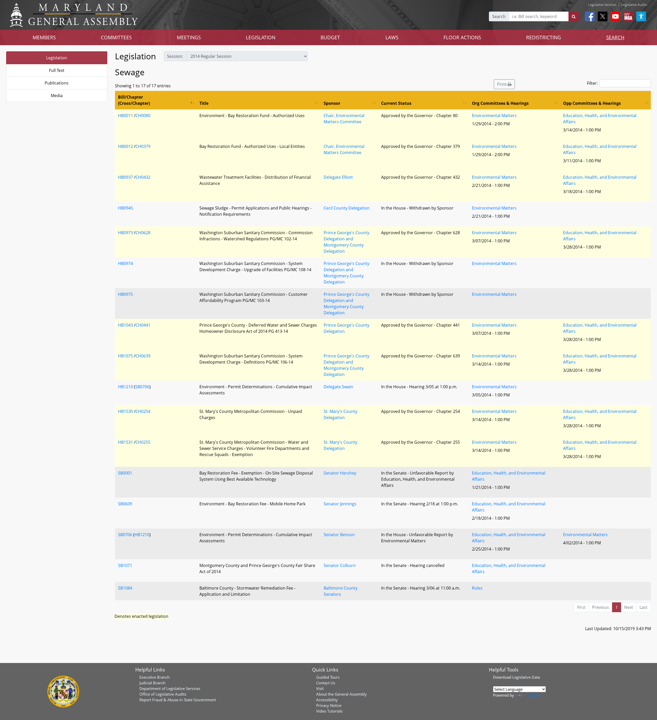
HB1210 (125, 387)
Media (57, 95)
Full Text (56, 70)
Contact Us (325, 682)
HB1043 (125, 325)
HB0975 (125, 294)
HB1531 (125, 442)
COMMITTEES (116, 37)
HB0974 (125, 263)
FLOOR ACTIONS (462, 37)
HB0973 (125, 232)
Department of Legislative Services (169, 688)
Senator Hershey (340, 473)
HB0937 (125, 177)
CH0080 (143, 115)
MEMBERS (44, 37)
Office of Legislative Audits (162, 694)
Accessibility (327, 699)
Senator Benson (339, 534)
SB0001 (125, 473)
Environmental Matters (494, 115)
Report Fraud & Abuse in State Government (177, 699)
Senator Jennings (340, 504)
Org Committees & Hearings (500, 103)
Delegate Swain (338, 387)
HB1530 (125, 411)
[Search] (573, 16)
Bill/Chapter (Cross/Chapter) (134, 100)
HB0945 (125, 208)
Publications (57, 83)
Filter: (592, 83)
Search (499, 16)
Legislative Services (602, 4)
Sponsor (332, 103)
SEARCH (615, 37)
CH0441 (143, 325)
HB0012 (125, 146)
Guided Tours (328, 677)
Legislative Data (526, 677)
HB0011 (125, 115)
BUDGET (330, 37)
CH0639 (143, 356)
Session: (175, 56)
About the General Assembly (341, 694)
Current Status (396, 103)
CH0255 (143, 442)
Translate (532, 695)
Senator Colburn (340, 565)
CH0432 (143, 177)
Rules (477, 588)
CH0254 (143, 411)
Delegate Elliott (338, 177)
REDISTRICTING (543, 37)
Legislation (56, 58)
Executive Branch (154, 677)
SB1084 (125, 588)
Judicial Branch (152, 682)
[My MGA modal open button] (627, 16)
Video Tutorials (329, 711)
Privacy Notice (328, 705)
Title (203, 103)
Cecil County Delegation (347, 208)
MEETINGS (189, 37)
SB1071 (125, 565)
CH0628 (143, 232)
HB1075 (125, 356)
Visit (320, 688)
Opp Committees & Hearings (592, 103)
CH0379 (143, 146)
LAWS (391, 37)
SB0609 (125, 504)
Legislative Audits (634, 4)
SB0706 (142, 387)
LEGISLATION (260, 37)
